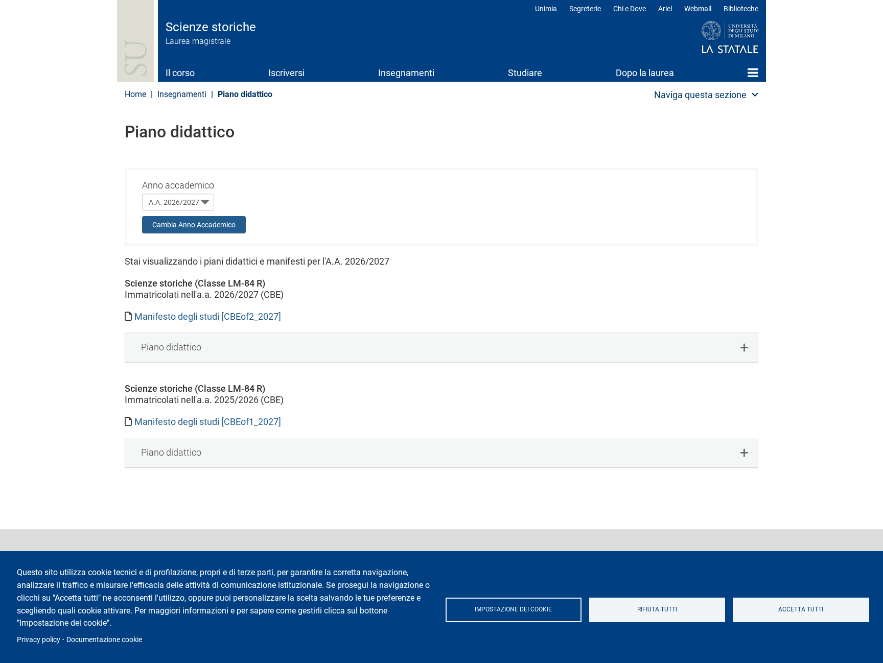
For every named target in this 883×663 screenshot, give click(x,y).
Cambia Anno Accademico (194, 225)
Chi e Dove (629, 9)
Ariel (665, 9)
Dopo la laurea (645, 72)
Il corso (180, 72)
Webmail (697, 9)
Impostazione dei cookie (513, 609)
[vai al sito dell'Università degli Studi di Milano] (710, 37)
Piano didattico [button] (171, 347)
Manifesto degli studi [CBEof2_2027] (207, 316)
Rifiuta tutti (657, 609)
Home (753, 72)
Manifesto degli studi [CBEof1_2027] (207, 421)
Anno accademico (178, 185)
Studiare (525, 72)
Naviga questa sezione (700, 94)
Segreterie (585, 9)
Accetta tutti (800, 609)
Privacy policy (38, 639)
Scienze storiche (211, 27)
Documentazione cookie (104, 639)
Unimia (546, 9)
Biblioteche (741, 9)
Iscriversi (286, 72)
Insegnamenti (406, 72)
